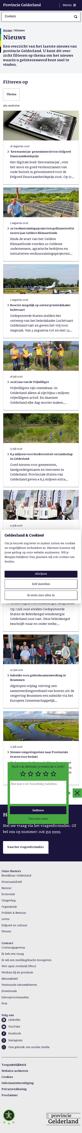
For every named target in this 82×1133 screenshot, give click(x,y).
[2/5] (30, 774)
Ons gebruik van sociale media (29, 1047)
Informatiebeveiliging (18, 1083)
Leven (6, 919)
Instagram (15, 1040)
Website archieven (15, 1071)
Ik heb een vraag (13, 954)
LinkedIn (14, 1020)
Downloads (9, 991)
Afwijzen (41, 573)
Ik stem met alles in (41, 595)
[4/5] (46, 774)
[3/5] (38, 774)
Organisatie (9, 907)
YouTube (14, 1026)
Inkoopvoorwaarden (15, 997)
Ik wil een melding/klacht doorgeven (26, 960)
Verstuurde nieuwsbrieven (19, 985)
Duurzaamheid (12, 882)
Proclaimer (10, 1095)
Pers (4, 1003)
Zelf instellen (41, 584)
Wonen (6, 931)
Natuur (6, 888)
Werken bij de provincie (17, 972)
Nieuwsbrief (10, 979)
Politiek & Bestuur (14, 913)
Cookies (7, 1077)
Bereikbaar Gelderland (16, 875)
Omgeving (9, 900)
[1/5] (23, 774)
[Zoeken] (75, 16)
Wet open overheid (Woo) (19, 966)
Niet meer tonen (38, 818)
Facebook (14, 1033)
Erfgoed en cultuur (14, 925)
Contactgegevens (13, 947)
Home (7, 30)
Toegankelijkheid (14, 1065)
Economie (8, 894)
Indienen (38, 810)
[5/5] (53, 774)
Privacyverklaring (14, 1089)
